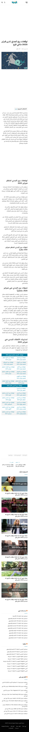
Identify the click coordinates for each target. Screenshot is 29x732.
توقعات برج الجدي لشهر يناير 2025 (21, 389)
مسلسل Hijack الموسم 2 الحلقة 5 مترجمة (17, 657)
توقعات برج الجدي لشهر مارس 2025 (21, 394)
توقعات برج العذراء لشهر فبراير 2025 (8, 368)
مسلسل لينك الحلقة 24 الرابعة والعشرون (18, 631)
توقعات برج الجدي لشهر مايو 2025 (21, 399)
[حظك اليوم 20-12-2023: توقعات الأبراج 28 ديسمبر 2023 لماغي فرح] (14, 547)
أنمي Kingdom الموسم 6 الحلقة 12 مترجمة (17, 664)
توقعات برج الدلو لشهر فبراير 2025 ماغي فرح (7, 465)
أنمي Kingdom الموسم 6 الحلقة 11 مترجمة (17, 666)
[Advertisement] (14, 22)
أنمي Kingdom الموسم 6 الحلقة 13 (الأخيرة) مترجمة (15, 661)
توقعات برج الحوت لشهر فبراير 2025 (8, 382)
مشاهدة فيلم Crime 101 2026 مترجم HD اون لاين (15, 711)
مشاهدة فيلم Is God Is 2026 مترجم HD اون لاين (15, 714)
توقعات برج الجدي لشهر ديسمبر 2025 (8, 413)
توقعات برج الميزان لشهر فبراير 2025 (21, 373)
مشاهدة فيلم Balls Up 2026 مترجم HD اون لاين (16, 709)
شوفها (24, 644)
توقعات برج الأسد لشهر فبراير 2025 (21, 368)
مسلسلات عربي (22, 611)
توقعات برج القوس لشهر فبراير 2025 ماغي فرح (21, 465)
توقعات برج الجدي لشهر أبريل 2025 (8, 394)
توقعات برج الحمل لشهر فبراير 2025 (21, 359)
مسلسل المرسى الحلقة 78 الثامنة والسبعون (17, 652)
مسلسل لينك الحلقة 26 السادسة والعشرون (17, 626)
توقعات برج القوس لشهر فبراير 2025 (21, 377)
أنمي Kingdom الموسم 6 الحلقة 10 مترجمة (17, 669)
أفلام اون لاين (22, 677)
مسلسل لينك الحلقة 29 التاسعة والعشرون (17, 619)
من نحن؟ (16, 728)
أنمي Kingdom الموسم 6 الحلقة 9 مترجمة (17, 671)
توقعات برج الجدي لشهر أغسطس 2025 (8, 403)
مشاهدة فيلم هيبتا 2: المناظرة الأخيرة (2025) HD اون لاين (14, 683)
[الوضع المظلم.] (5, 2)
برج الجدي (10, 455)
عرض (16, 109)
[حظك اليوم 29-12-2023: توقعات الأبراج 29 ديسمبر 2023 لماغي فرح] (14, 526)
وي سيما (24, 726)
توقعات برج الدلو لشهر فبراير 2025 (21, 382)
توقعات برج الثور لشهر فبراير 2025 (8, 359)
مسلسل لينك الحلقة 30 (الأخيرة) (20, 616)
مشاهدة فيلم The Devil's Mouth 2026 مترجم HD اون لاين (14, 701)
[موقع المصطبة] (14, 2)
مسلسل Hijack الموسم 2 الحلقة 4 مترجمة (17, 659)
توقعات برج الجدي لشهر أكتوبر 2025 (8, 408)
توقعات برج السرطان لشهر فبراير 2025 (8, 363)
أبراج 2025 (25, 455)
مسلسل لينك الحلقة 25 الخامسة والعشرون (17, 628)
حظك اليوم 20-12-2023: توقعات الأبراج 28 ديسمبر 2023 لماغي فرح (16, 558)
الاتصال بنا (11, 728)
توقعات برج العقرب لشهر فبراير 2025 (8, 373)
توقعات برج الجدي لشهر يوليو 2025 (21, 403)
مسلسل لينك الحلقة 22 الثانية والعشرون (18, 635)
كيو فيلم (12, 726)
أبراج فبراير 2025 (17, 455)
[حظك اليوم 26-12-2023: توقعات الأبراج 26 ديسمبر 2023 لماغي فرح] (14, 590)
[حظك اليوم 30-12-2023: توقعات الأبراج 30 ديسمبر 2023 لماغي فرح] (14, 505)
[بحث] (2, 2)
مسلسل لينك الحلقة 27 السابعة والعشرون (17, 623)
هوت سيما (18, 726)
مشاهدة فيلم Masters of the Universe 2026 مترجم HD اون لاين (15, 705)
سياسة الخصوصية (5, 726)
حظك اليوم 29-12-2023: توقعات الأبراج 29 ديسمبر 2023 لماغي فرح (16, 536)
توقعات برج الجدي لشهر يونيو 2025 (8, 399)
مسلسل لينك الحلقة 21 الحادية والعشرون (18, 638)
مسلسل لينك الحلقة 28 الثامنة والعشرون (18, 621)
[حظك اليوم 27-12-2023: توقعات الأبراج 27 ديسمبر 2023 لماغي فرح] (14, 569)
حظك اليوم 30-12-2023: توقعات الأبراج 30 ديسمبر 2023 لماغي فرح (16, 515)
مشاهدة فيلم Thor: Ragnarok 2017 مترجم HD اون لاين (15, 691)
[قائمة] (27, 2)
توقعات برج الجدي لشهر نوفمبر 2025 (21, 413)
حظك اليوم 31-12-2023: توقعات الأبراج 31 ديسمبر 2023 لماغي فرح (16, 494)
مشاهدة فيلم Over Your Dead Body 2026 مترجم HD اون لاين (14, 695)
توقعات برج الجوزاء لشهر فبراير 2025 (21, 363)
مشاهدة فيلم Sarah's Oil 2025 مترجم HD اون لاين (15, 698)
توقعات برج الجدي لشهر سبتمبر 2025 (21, 408)
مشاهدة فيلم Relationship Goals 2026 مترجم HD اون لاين (14, 687)
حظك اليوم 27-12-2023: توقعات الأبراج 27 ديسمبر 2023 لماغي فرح (16, 579)
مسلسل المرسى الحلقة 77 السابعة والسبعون (17, 654)
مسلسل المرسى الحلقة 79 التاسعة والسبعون (17, 649)
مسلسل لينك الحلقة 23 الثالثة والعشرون (18, 633)
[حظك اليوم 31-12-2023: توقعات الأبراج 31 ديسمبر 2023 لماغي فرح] (14, 484)
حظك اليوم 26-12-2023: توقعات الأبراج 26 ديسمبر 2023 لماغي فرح (16, 600)
